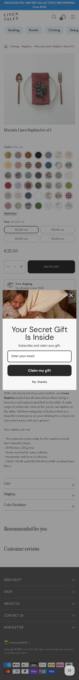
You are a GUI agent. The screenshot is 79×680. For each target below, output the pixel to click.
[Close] (71, 295)
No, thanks (39, 382)
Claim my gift (39, 370)
